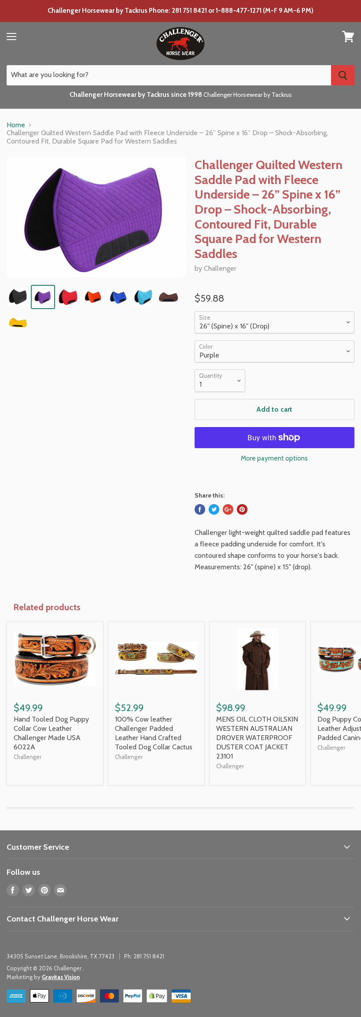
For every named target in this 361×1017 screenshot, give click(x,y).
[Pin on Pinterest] (242, 509)
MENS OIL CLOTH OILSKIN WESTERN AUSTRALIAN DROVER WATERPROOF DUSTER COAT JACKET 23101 (257, 737)
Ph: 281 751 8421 (144, 956)
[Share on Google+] (228, 509)
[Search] (342, 75)
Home (16, 125)
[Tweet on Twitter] (214, 509)
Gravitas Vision (61, 976)
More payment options (274, 458)
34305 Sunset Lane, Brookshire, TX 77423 (60, 956)
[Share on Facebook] (200, 509)
